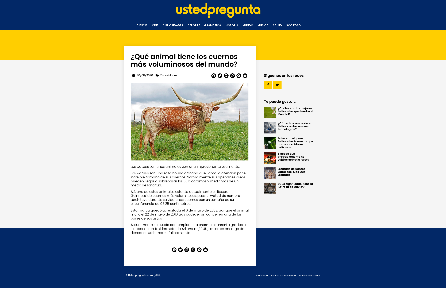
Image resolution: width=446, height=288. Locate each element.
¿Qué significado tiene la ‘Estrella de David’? (295, 185)
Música (262, 25)
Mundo (248, 25)
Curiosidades (173, 25)
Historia (231, 25)
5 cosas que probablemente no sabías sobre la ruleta (293, 157)
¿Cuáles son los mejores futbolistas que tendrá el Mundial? (295, 111)
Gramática (212, 25)
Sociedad (293, 25)
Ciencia (142, 25)
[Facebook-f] (268, 85)
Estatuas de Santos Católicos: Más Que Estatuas (291, 172)
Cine (155, 25)
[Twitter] (277, 85)
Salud (277, 25)
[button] (213, 75)
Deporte (193, 25)
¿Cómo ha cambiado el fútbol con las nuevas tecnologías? (294, 126)
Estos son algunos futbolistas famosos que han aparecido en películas (295, 142)
